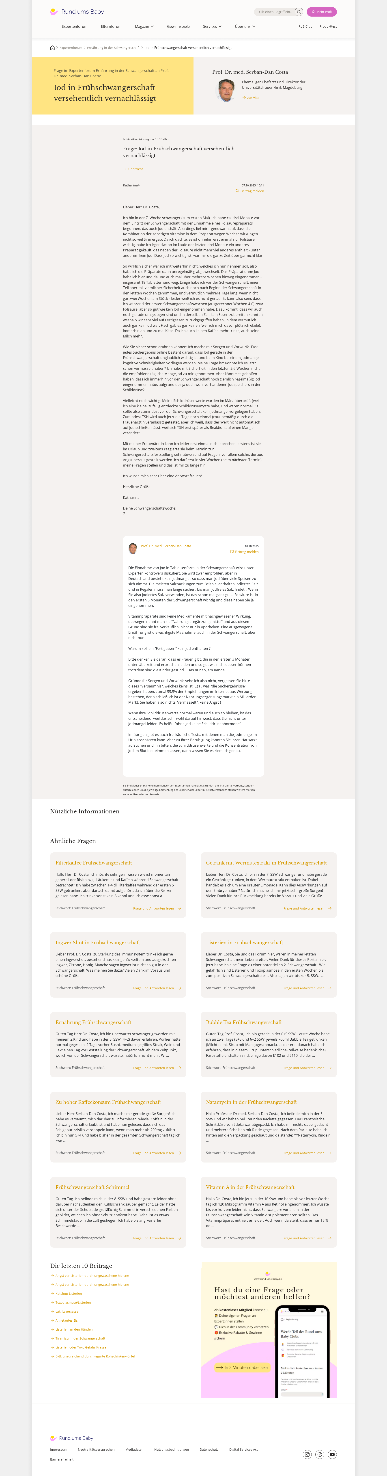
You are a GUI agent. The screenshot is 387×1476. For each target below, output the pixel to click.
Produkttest (328, 26)
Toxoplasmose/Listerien (73, 1302)
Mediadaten (134, 1449)
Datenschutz (209, 1449)
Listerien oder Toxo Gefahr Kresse (81, 1347)
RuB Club (305, 26)
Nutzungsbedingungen (171, 1449)
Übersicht (135, 169)
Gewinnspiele (178, 26)
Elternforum (111, 26)
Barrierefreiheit (61, 1459)
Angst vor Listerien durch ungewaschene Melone (92, 1275)
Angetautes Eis (67, 1320)
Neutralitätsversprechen (96, 1449)
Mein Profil (324, 12)
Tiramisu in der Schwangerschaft (80, 1338)
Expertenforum (75, 26)
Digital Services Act (243, 1449)
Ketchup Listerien (69, 1293)
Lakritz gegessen (68, 1311)
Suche (299, 12)
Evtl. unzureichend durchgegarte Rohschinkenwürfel (95, 1356)
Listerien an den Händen (74, 1329)
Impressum (58, 1449)
